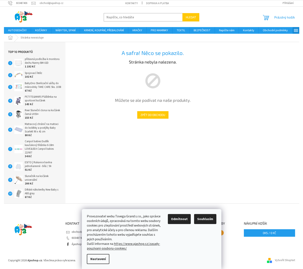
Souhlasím (205, 219)
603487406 (78, 238)
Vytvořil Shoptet (285, 260)
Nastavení (98, 259)
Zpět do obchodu (153, 115)
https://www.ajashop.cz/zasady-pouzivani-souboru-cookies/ (123, 246)
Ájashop (77, 244)
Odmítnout (179, 219)
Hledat (191, 17)
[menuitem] (17, 30)
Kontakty (131, 3)
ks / (269, 233)
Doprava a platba (157, 3)
